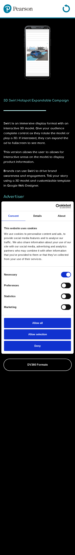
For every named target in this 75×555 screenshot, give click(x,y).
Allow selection (37, 334)
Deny (37, 345)
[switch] (66, 285)
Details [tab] (37, 215)
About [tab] (61, 215)
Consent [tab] (13, 215)
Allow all (37, 322)
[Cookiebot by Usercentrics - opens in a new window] (55, 206)
